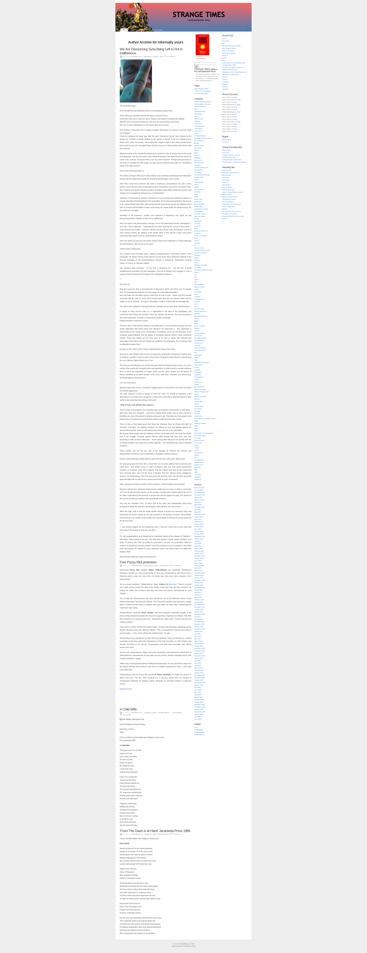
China (196, 184)
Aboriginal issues (163, 712)
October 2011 (198, 626)
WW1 (196, 469)
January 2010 (198, 673)
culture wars (198, 199)
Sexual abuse (198, 406)
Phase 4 (225, 55)
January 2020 (198, 553)
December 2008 (199, 704)
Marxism (197, 314)
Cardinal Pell (198, 170)
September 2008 (199, 712)
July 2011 (197, 634)
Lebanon (197, 301)
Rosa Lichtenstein (200, 389)
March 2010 (198, 668)
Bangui (196, 143)
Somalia (197, 413)
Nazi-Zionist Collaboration (230, 74)
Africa (196, 116)
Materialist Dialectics (200, 316)
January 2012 (198, 619)
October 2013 (198, 609)
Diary (224, 60)
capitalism (197, 165)
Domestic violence (200, 214)
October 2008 (198, 709)
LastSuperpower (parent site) (231, 159)
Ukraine (196, 455)
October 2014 (198, 585)
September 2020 (199, 536)
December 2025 (199, 492)
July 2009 (197, 687)
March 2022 (198, 522)
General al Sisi (199, 248)
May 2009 (197, 692)
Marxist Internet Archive (230, 197)
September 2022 (199, 514)
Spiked (224, 209)
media (196, 318)
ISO (195, 282)
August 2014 (198, 590)
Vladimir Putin (198, 465)
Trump (196, 445)
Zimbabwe (197, 477)
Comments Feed (189, 946)
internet (196, 272)
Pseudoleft (197, 372)
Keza (196, 294)
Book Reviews (199, 162)
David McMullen (199, 204)
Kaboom (225, 86)
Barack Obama (199, 145)
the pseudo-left (199, 440)
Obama (196, 328)
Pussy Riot (197, 374)
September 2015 (199, 580)
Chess (196, 179)
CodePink (197, 192)
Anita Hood (198, 123)
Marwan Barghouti (200, 311)
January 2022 (198, 524)
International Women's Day (203, 270)
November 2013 (199, 607)
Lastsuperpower (199, 299)
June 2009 (197, 690)
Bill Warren (197, 158)
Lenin (196, 304)
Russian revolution (200, 396)
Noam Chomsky (199, 326)
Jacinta (224, 77)
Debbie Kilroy (198, 206)
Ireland (196, 279)
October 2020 (198, 534)
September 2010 (199, 656)
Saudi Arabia (198, 401)
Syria (161, 56)
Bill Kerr (196, 155)
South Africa (198, 416)
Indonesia (197, 267)
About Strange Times (137, 30)
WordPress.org (199, 734)
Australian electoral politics (203, 138)
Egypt (196, 228)
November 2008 (199, 707)
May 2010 (197, 663)
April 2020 (197, 546)
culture (196, 197)
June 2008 (197, 719)
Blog (124, 30)
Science (197, 404)
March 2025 (198, 497)
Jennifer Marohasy (228, 190)
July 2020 (197, 541)
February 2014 (199, 599)
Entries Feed (176, 946)
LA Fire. (224, 58)
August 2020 (198, 539)
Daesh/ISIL (198, 201)
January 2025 (198, 500)
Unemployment (199, 462)
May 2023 (197, 512)
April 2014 (197, 595)
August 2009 (198, 685)
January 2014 (198, 602)
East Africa (197, 221)
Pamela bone (198, 343)
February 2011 (199, 643)
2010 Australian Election (202, 104)
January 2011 (198, 646)
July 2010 (197, 660)
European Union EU (201, 231)
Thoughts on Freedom (229, 214)
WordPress (185, 944)
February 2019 (199, 565)
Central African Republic (202, 175)
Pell (195, 353)
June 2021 (197, 529)
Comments (199, 732)
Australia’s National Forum (230, 172)
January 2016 (198, 575)
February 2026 (199, 487)
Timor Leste (198, 443)
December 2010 (199, 648)
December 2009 (199, 675)
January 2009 (198, 702)
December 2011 (199, 621)
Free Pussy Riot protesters (138, 562)
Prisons (196, 367)
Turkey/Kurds (198, 452)
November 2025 (199, 495)
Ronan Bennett (199, 387)
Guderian (197, 255)
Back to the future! (228, 50)
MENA (196, 321)
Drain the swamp (199, 216)
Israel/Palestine (199, 284)
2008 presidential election (202, 101)
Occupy (196, 331)
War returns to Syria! (229, 48)
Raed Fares (198, 382)
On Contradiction (199, 333)
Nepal (196, 323)
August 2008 (198, 714)
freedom (197, 243)
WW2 (196, 472)
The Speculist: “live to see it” (231, 211)
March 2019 (198, 563)
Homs (196, 262)
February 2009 (199, 699)
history (196, 257)
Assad (196, 133)
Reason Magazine (228, 206)
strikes (196, 426)
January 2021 (198, 531)
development (198, 211)
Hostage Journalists (200, 265)
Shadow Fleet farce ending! (231, 46)
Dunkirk (196, 218)
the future (197, 438)
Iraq (195, 277)
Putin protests (198, 377)
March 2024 (198, 504)
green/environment (200, 253)
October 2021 (198, 526)
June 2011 (197, 636)
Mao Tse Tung (199, 309)
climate (196, 187)
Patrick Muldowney (200, 348)
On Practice (198, 335)
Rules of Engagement (201, 391)
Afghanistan (198, 114)
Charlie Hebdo (199, 177)
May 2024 (197, 502)
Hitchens (197, 260)
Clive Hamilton (199, 189)
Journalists (197, 292)
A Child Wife (128, 709)
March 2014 (198, 597)
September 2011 (199, 629)
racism (196, 379)
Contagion (225, 82)
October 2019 (198, 558)
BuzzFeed (127, 689)
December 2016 (199, 573)
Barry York (197, 148)
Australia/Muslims (200, 136)
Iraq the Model (227, 187)
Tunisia (196, 448)
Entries (198, 730)
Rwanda (197, 399)
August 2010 (198, 658)
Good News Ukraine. (229, 53)
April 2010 (197, 665)
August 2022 (198, 517)
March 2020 (198, 548)
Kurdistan (197, 296)
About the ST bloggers (203, 91)
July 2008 (197, 716)
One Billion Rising (200, 338)
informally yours (137, 56)
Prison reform (198, 365)
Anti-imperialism (199, 126)
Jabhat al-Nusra (199, 287)
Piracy (196, 357)
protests (197, 370)
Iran (195, 275)
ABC (195, 109)
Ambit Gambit (226, 170)
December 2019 (199, 556)
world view (197, 467)
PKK (195, 360)
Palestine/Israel (199, 340)
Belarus (196, 150)
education (197, 226)
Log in (196, 727)
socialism (197, 411)
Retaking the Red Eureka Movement (234, 72)
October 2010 (198, 653)
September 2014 (199, 587)
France (196, 240)
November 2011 (199, 624)
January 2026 (198, 490)
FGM (195, 238)
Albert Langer (198, 119)
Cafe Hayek (226, 180)
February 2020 (199, 551)
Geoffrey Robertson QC (202, 250)
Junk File (225, 89)
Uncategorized (164, 565)
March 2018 (198, 570)
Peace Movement (200, 350)
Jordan (196, 289)
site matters (198, 409)
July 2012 (197, 617)
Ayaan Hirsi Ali (199, 140)
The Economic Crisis (155, 30)
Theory (224, 79)
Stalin (196, 421)
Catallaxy (225, 182)
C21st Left (225, 142)
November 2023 (199, 507)
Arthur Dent (198, 131)
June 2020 (197, 543)
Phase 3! (225, 84)
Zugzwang (197, 479)
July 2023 (197, 509)
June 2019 (197, 561)
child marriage (177, 712)
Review (196, 384)
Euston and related (200, 236)
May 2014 (197, 592)
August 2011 (198, 631)
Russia (196, 394)
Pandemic (197, 345)
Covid (196, 194)
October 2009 (198, 680)
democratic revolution (201, 209)
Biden (196, 153)
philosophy (197, 355)
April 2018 (197, 568)
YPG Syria (197, 474)
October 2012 (198, 612)
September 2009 (199, 682)
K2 (193, 944)
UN (195, 457)
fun (195, 245)
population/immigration (201, 362)
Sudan (196, 428)
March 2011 (198, 641)
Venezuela (225, 41)
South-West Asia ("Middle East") (204, 418)
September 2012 (199, 614)
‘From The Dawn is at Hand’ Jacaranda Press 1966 (155, 831)
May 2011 (197, 638)
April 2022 (197, 519)
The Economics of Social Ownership (234, 162)
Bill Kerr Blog (226, 139)
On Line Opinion (227, 201)
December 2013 (199, 604)
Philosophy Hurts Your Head (231, 204)
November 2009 (199, 677)
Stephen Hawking (200, 423)
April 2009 (197, 695)
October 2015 (198, 578)
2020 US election (200, 106)
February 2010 (199, 670)
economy (197, 223)
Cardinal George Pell (201, 167)
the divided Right (199, 435)
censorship (197, 172)
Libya (196, 306)
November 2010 (199, 651)
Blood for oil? (198, 160)
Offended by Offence (229, 199)
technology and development (204, 433)
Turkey (196, 450)
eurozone (197, 233)
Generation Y (226, 185)
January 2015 (198, 582)
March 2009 (198, 697)
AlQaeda (197, 121)
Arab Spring (198, 128)
